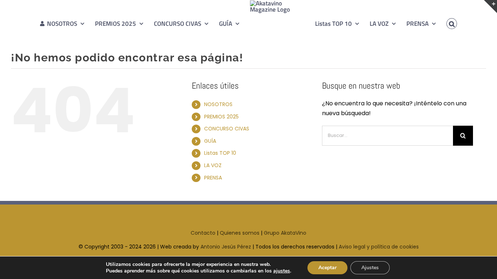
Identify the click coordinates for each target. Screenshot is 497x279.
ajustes (281, 271)
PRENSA (213, 177)
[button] (441, 23)
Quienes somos (239, 232)
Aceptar (327, 267)
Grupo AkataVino (285, 232)
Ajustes (370, 267)
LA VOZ (213, 165)
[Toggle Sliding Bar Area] (490, 6)
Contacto (203, 232)
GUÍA (210, 141)
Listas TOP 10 (220, 153)
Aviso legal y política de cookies (379, 246)
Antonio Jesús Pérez (225, 246)
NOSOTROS (218, 104)
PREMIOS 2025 (221, 116)
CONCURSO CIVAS (226, 128)
